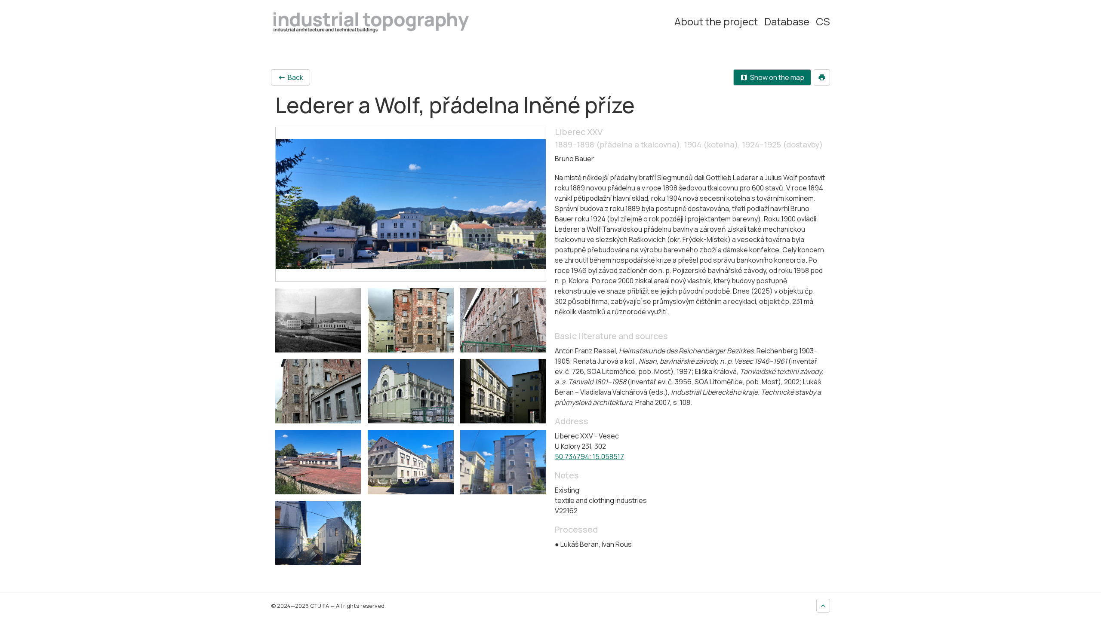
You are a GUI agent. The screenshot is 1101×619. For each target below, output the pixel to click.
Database (786, 21)
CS (823, 21)
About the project (716, 21)
